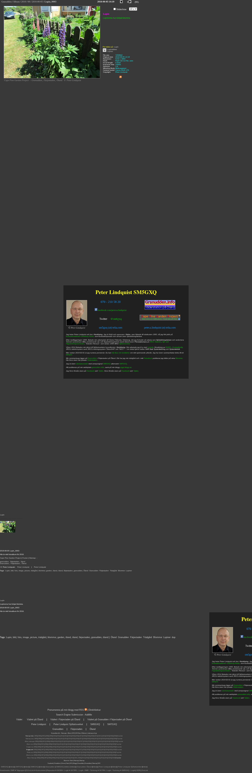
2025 (111, 736)
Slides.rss (30, 752)
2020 (92, 736)
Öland (24, 563)
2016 (77, 736)
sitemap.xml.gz (92, 733)
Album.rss (30, 744)
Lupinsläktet (112, 49)
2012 (62, 736)
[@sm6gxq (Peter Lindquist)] (107, 319)
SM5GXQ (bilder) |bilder (65, 767)
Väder (19, 719)
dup (173, 637)
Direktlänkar (95, 710)
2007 (43, 736)
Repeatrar (51, 770)
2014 (69, 736)
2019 (88, 736)
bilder (11, 767)
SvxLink (145, 770)
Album (69, 733)
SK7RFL (74, 770)
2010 (54, 736)
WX (73, 733)
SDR (138, 770)
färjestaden (14, 561)
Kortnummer (40, 770)
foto (16, 571)
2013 (65, 736)
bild (12, 571)
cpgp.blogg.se (125, 367)
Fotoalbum (148, 358)
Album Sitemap (31, 758)
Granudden (4, 563)
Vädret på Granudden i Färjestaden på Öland (109, 719)
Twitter (246, 698)
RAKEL (168, 347)
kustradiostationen (219, 663)
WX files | (78, 733)
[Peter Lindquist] (222, 652)
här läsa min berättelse (121, 353)
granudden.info (244, 694)
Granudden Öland (84, 767)
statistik (150, 347)
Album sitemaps (29, 741)
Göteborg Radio (233, 663)
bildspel (215, 682)
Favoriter (120, 736)
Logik (66, 770)
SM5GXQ (145, 292)
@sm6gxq (116, 318)
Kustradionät (177, 347)
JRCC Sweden (155, 342)
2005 (35, 736)
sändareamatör (228, 691)
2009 (50, 736)
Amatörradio (5, 770)
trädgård (34, 571)
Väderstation (238, 687)
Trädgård (113, 571)
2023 (103, 736)
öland (23, 561)
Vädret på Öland (35, 719)
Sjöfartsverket (124, 344)
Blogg (74, 763)
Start (71, 760)
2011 (58, 736)
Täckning (93, 770)
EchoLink (30, 770)
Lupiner (129, 571)
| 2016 (79, 758)
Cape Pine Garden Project (10, 558)
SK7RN (102, 770)
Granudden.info (55, 733)
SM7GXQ (123, 364)
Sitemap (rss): (30, 738)
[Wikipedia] (104, 51)
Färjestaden (15, 563)
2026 (115, 736)
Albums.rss (29, 755)
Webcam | (85, 733)
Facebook (236, 698)
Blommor (121, 571)
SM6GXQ (34, 767)
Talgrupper (20, 770)
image (21, 571)
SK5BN (60, 770)
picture (27, 571)
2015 (73, 736)
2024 (107, 736)
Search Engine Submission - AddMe (74, 714)
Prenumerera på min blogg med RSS (65, 710)
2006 (39, 736)
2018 (84, 736)
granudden (4, 561)
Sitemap (32, 558)
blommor (42, 571)
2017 (80, 736)
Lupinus (110, 51)
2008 (47, 736)
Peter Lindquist (23, 567)
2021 (95, 736)
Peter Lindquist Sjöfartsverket (68, 724)
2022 (99, 736)
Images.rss (29, 747)
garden (49, 571)
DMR (12, 770)
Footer (25, 558)
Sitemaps (64, 733)
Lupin (7, 571)
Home (63, 763)
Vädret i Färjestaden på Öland (65, 719)
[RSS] (120, 76)
